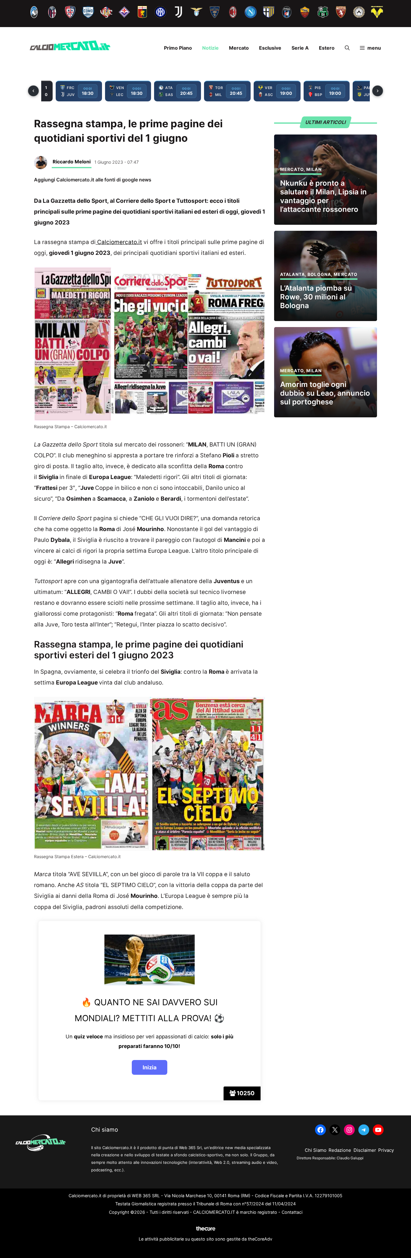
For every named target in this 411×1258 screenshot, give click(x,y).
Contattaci (292, 1212)
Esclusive (270, 48)
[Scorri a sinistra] (33, 90)
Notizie (210, 48)
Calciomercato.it (119, 242)
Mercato (239, 48)
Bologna (319, 274)
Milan (314, 169)
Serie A (300, 48)
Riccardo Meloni (72, 162)
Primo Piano (178, 48)
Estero (327, 48)
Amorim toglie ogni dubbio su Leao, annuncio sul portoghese (325, 393)
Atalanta (292, 274)
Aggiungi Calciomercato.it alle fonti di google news (92, 180)
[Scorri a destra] (377, 90)
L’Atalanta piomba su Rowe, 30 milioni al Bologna (316, 297)
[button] (347, 48)
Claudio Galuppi (350, 1158)
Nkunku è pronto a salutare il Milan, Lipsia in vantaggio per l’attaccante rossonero (323, 196)
